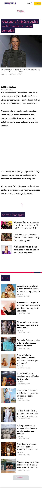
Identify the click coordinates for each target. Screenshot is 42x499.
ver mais (20, 478)
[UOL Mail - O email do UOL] (28, 3)
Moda (21, 11)
